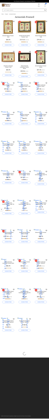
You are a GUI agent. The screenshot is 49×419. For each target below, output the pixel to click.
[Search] (45, 10)
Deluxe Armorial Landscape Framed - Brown (24, 67)
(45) (10, 41)
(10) (43, 41)
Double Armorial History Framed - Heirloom (24, 321)
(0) (10, 72)
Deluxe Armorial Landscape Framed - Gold (24, 85)
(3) (43, 298)
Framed (6, 14)
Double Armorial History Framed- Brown (24, 233)
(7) (43, 120)
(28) (10, 120)
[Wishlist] (14, 21)
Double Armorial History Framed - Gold (24, 36)
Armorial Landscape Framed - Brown (40, 85)
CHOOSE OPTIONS (8, 75)
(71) (27, 268)
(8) (10, 150)
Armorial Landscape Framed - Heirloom (40, 262)
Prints (3, 14)
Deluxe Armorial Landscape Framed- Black (8, 262)
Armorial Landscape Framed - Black (24, 115)
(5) (10, 179)
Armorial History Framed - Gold (8, 36)
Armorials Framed (12, 14)
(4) (10, 91)
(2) (27, 73)
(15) (27, 41)
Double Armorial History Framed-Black (8, 233)
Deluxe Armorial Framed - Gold (41, 36)
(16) (43, 72)
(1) (43, 150)
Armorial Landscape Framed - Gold (8, 66)
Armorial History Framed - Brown (41, 66)
